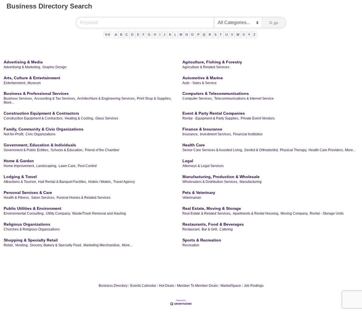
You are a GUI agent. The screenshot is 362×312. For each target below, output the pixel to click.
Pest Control (87, 166)
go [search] (276, 22)
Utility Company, (58, 213)
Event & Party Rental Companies (213, 113)
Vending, (22, 245)
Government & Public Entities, (26, 150)
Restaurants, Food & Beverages (213, 224)
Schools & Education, (67, 150)
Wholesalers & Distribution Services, (210, 182)
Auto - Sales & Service (199, 83)
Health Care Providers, (326, 150)
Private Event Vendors (258, 118)
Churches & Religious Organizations (32, 229)
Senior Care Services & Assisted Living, (212, 150)
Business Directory (113, 286)
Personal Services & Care (28, 192)
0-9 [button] (107, 34)
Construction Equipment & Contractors (41, 113)
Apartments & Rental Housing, (256, 213)
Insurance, (190, 134)
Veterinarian (191, 198)
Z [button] (254, 34)
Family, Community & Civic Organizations (43, 129)
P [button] (198, 34)
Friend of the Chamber (102, 150)
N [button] (187, 34)
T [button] (221, 34)
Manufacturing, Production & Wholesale (221, 176)
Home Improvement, (19, 166)
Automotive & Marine (202, 78)
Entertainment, (15, 83)
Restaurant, (191, 229)
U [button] (226, 34)
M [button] (181, 34)
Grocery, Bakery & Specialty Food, (56, 245)
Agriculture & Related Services (205, 67)
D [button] (132, 34)
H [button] (155, 34)
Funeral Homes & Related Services (84, 198)
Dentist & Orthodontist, (261, 150)
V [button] (232, 34)
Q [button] (204, 34)
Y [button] (249, 34)
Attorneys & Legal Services (203, 166)
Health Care (193, 145)
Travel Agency (124, 182)
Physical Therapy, (293, 150)
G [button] (149, 34)
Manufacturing (251, 182)
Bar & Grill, (210, 229)
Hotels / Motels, (100, 182)
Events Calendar (143, 286)
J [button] (164, 34)
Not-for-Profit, (14, 134)
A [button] (116, 34)
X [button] (244, 34)
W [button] (237, 34)
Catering (226, 229)
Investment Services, (216, 134)
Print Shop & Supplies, (154, 99)
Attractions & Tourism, (20, 182)
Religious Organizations (27, 224)
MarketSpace (231, 286)
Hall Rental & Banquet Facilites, (62, 182)
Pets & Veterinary (198, 192)
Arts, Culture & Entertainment (32, 78)
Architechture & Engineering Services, (106, 99)
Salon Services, (43, 198)
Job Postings (254, 286)
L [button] (175, 34)
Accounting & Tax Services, (55, 99)
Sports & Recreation (201, 240)
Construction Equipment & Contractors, (33, 118)
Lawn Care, (67, 166)
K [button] (170, 34)
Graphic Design (54, 67)
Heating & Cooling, (79, 118)
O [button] (192, 34)
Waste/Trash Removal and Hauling (99, 213)
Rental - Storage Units (327, 213)
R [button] (210, 34)
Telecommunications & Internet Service (244, 99)
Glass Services (106, 118)
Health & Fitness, (17, 198)
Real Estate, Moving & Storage (211, 208)
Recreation (190, 245)
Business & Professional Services (36, 93)
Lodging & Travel (20, 176)
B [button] (121, 34)
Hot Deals (166, 286)
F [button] (144, 34)
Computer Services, (197, 99)
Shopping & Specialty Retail (31, 240)
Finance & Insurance (202, 129)
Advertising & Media (23, 62)
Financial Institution (248, 134)
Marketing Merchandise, (101, 245)
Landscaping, (46, 166)
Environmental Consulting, (24, 213)
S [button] (215, 34)
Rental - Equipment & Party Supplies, (210, 118)
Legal (187, 161)
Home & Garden (19, 161)
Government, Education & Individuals (40, 145)
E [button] (138, 34)
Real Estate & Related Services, (206, 213)
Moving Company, (294, 213)
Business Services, (18, 99)
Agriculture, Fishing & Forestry (212, 62)
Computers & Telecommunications (215, 93)
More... (9, 102)
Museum (34, 83)
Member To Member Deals (197, 286)
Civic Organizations (40, 134)
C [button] (127, 34)
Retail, (9, 245)
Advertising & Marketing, (22, 67)
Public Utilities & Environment (32, 208)
